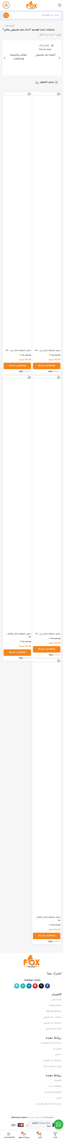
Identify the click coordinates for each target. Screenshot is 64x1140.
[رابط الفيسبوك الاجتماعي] (47, 986)
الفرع (59, 1098)
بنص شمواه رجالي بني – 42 (18, 350)
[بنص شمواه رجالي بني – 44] (46, 220)
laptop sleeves (53, 1011)
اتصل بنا (57, 1049)
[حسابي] (6, 5)
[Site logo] (31, 5)
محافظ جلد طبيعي (52, 1023)
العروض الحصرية (53, 1092)
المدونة (57, 1080)
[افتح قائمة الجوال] (59, 5)
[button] (59, 57)
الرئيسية (10, 26)
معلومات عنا (55, 1086)
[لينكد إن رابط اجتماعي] (29, 986)
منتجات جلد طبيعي (52, 1017)
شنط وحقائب (54, 1005)
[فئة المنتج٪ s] (45, 51)
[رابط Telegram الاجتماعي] (16, 986)
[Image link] (32, 961)
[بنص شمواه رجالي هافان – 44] (46, 787)
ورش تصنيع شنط (52, 1066)
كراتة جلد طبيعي (53, 1029)
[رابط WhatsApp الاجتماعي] (22, 986)
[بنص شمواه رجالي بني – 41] (46, 503)
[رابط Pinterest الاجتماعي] (35, 986)
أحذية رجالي (56, 1000)
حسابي (58, 1055)
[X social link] (41, 986)
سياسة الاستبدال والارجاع (48, 1104)
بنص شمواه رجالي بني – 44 (47, 350)
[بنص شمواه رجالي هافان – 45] (17, 503)
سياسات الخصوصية (51, 1043)
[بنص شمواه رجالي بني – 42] (17, 220)
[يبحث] (6, 15)
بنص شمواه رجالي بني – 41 (47, 634)
